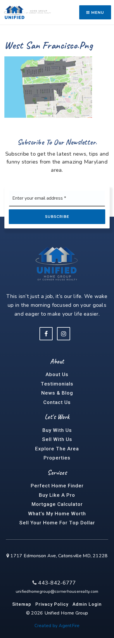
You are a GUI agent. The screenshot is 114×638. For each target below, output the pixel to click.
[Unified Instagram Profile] (63, 333)
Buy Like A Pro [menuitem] (57, 495)
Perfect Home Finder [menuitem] (57, 486)
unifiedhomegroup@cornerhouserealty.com (57, 591)
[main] (57, 59)
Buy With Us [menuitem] (57, 430)
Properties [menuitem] (57, 458)
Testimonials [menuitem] (57, 384)
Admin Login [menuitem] (87, 604)
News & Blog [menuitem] (57, 393)
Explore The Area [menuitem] (57, 449)
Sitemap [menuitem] (21, 604)
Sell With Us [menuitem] (57, 439)
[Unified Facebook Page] (46, 333)
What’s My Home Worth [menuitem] (57, 513)
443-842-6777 (56, 582)
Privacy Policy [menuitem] (51, 604)
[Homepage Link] (27, 11)
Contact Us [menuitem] (57, 402)
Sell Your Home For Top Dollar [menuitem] (57, 523)
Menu (97, 12)
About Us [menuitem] (57, 374)
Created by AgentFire (57, 626)
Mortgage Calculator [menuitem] (57, 504)
